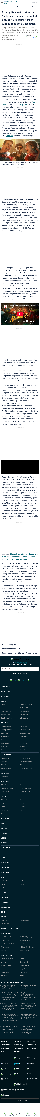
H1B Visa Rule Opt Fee (27, 955)
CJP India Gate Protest (7, 951)
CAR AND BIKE (5, 875)
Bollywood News (6, 766)
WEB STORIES (5, 826)
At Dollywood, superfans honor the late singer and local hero (28, 994)
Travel (21, 818)
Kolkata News (5, 747)
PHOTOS (4, 841)
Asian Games (5, 955)
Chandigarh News (6, 737)
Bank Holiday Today (26, 944)
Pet (2, 821)
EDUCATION (5, 789)
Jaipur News (23, 744)
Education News (25, 799)
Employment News (25, 796)
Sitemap (3, 1059)
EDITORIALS (5, 870)
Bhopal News (24, 734)
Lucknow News (24, 747)
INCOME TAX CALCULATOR (9, 936)
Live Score (4, 715)
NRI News (4, 983)
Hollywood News (25, 766)
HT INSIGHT (5, 905)
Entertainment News (7, 976)
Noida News (23, 751)
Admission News (6, 792)
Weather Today (18, 1052)
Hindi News (23, 980)
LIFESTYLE (4, 804)
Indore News (5, 744)
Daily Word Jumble (6, 931)
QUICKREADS (5, 915)
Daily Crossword (25, 928)
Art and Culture (5, 807)
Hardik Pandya (24, 719)
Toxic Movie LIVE (6, 944)
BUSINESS (4, 836)
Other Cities (23, 757)
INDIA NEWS (5, 704)
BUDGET (3, 850)
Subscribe (34, 2)
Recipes (22, 814)
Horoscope (4, 784)
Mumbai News (5, 751)
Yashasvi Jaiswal (5, 722)
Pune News (23, 754)
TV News (22, 772)
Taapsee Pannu (5, 948)
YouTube (3, 958)
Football (22, 888)
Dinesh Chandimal (6, 726)
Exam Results (5, 799)
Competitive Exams (7, 796)
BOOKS (3, 900)
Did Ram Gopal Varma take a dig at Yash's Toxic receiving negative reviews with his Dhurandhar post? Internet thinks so (28, 1037)
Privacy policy (5, 1052)
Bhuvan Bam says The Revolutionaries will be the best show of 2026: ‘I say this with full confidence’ (29, 1024)
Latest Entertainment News (13, 990)
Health (3, 814)
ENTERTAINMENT (6, 762)
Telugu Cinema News (7, 772)
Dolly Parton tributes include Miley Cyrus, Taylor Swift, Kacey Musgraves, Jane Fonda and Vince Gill (28, 1004)
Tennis (22, 892)
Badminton (4, 888)
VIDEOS (3, 846)
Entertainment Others (26, 776)
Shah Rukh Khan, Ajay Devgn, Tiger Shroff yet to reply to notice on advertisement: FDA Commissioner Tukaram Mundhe (10, 1025)
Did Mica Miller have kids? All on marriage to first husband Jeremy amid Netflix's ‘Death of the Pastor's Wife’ (10, 1004)
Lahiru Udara (24, 726)
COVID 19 (4, 920)
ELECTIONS (4, 910)
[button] (2, 2)
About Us (4, 1049)
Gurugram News (25, 741)
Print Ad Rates (18, 1056)
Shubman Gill (24, 715)
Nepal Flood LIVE (25, 958)
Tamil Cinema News (26, 769)
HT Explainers (24, 983)
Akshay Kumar (23, 105)
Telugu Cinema (24, 973)
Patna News (4, 754)
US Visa (22, 951)
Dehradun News (25, 737)
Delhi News (4, 741)
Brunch (22, 807)
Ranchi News (5, 757)
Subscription (5, 1056)
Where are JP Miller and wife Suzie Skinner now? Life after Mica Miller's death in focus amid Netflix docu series (9, 1014)
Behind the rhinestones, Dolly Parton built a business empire (9, 994)
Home (3, 7)
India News (25, 7)
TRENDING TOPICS (7, 963)
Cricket (17, 7)
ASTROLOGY (5, 781)
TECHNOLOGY (5, 880)
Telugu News (5, 980)
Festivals (22, 811)
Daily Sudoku (5, 928)
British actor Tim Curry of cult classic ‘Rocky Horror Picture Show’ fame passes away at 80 (28, 1013)
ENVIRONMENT (6, 855)
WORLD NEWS (5, 699)
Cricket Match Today (26, 712)
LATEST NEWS (5, 694)
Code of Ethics (31, 1056)
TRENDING (4, 831)
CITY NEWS (4, 730)
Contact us (17, 1049)
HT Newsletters (31, 1052)
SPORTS (3, 885)
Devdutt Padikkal (6, 719)
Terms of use (31, 1049)
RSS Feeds (17, 1059)
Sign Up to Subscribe (20, 681)
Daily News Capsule (8, 676)
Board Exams (24, 792)
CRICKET (4, 709)
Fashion (3, 811)
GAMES (3, 924)
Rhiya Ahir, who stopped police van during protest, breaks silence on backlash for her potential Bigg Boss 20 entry (9, 1037)
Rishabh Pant (24, 722)
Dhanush (9, 136)
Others (3, 895)
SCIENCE (4, 860)
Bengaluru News (6, 734)
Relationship (4, 818)
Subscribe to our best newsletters (20, 672)
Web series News (6, 776)
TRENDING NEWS (6, 941)
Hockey (3, 892)
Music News (4, 769)
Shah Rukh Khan (25, 948)
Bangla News (24, 976)
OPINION (4, 865)
